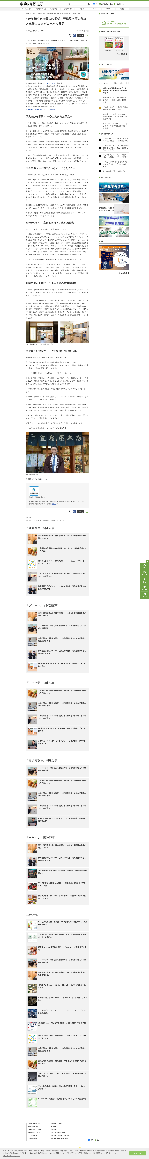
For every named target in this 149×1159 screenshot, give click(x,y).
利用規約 (53, 1129)
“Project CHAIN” (50, 83)
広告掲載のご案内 (107, 4)
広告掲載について (56, 1123)
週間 (121, 83)
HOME (28, 13)
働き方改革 (54, 520)
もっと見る (121, 54)
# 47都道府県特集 (40, 9)
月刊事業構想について (35, 1123)
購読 (98, 1140)
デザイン (63, 520)
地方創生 (29, 520)
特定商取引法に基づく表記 (59, 1138)
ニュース (33, 13)
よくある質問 (32, 1135)
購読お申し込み (33, 1126)
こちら (43, 479)
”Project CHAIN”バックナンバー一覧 (41, 109)
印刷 (80, 35)
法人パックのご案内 (34, 1129)
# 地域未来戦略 (67, 9)
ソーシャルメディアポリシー (60, 1135)
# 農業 (122, 9)
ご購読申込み (120, 4)
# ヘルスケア (26, 9)
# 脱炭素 (81, 9)
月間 (127, 83)
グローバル (37, 520)
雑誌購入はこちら (34, 1132)
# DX (94, 9)
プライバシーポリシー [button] (11, 1156)
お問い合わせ (32, 1138)
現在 (116, 83)
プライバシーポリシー (58, 1132)
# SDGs (108, 9)
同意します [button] (137, 1153)
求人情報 (53, 1126)
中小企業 (46, 520)
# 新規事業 (53, 9)
